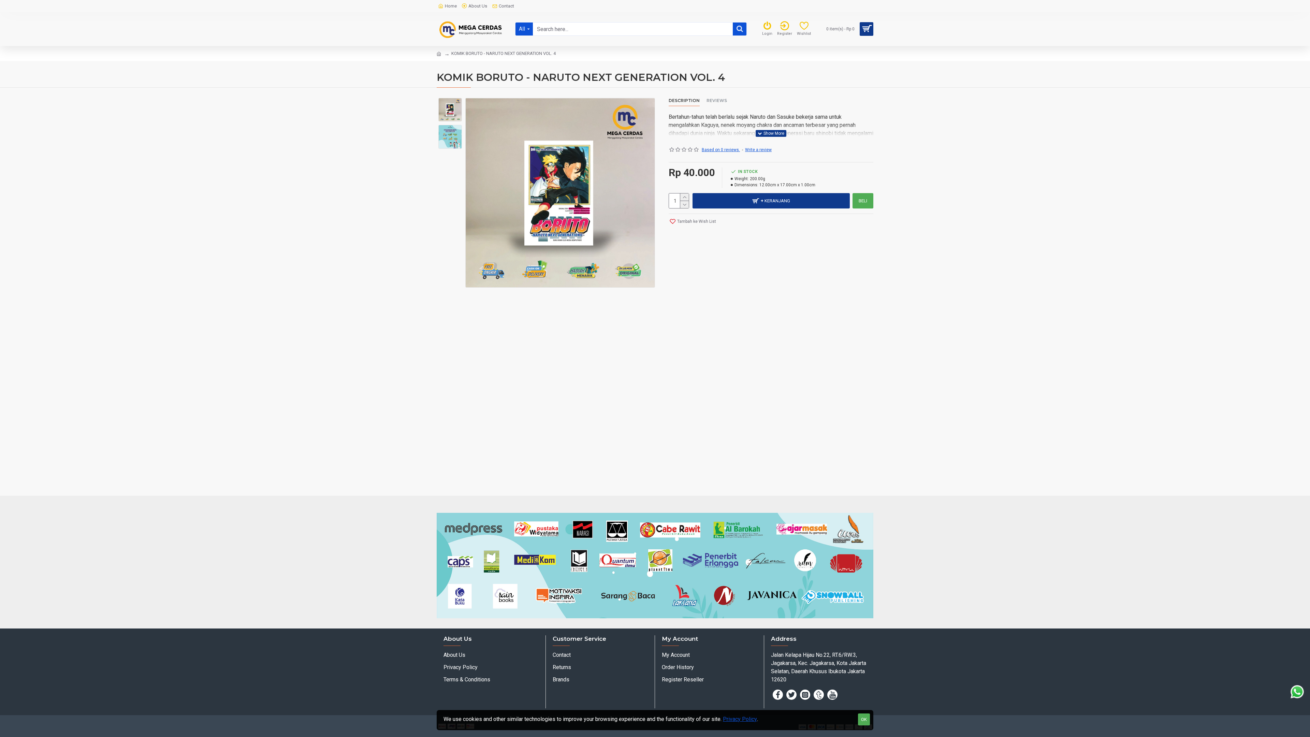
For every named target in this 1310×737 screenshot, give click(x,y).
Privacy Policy (740, 719)
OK (864, 719)
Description (684, 100)
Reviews (717, 100)
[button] (450, 103)
